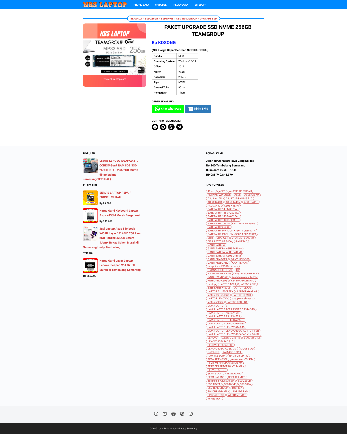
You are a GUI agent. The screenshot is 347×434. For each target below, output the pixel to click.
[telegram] (179, 127)
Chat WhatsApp (170, 108)
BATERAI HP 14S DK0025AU (223, 216)
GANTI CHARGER (217, 259)
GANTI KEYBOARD (218, 262)
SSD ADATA (214, 384)
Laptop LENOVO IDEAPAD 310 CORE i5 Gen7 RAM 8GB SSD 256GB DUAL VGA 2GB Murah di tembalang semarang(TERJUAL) (110, 170)
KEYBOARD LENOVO (242, 280)
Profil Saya (141, 4)
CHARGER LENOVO (243, 237)
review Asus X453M (242, 359)
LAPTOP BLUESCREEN (220, 291)
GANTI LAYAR (240, 262)
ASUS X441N (233, 202)
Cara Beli (161, 4)
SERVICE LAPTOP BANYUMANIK (226, 366)
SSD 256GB (244, 380)
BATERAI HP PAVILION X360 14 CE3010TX (232, 230)
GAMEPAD (241, 241)
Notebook (213, 352)
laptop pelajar (215, 302)
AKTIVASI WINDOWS (219, 195)
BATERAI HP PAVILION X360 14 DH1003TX (232, 234)
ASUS (237, 195)
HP (238, 270)
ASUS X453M (231, 205)
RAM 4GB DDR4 (216, 355)
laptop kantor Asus (218, 295)
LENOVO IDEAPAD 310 (220, 341)
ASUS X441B (215, 202)
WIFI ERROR (214, 398)
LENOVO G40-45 (230, 338)
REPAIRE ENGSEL (218, 359)
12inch (211, 191)
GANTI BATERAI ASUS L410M (224, 255)
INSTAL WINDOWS (218, 277)
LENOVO (213, 338)
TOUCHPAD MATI (217, 391)
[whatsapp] (171, 127)
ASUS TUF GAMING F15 (239, 198)
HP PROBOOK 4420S (219, 273)
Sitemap (200, 4)
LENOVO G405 (252, 338)
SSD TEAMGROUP (218, 388)
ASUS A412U (215, 198)
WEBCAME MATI (237, 395)
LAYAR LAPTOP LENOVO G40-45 (226, 327)
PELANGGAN (181, 4)
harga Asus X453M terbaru (223, 266)
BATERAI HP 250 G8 (219, 227)
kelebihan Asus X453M (245, 277)
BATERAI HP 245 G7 (219, 223)
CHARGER (222, 237)
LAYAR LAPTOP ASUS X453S (224, 316)
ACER (222, 191)
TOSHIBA (237, 388)
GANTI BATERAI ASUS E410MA (225, 252)
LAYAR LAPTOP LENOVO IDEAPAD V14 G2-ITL (234, 334)
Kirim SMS (201, 108)
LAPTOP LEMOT (242, 295)
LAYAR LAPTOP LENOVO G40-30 (226, 323)
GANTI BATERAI (217, 245)
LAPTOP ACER (228, 284)
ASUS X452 (214, 205)
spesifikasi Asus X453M (221, 380)
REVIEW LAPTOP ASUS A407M (225, 363)
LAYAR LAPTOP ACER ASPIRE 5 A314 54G (231, 309)
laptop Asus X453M (219, 288)
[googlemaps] (191, 414)
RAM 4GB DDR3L (232, 352)
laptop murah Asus (242, 298)
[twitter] (163, 127)
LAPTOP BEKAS (242, 288)
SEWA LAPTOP (216, 377)
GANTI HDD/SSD (240, 259)
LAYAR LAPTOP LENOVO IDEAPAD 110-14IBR (233, 330)
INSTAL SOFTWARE (246, 273)
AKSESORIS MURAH (240, 191)
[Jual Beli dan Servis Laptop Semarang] (105, 4)
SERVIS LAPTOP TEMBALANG (225, 373)
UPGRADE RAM (239, 391)
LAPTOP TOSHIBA (237, 302)
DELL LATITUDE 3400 (220, 241)
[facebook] (155, 127)
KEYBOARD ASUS (217, 280)
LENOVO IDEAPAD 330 (220, 345)
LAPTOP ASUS (248, 284)
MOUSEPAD (247, 348)
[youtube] (165, 414)
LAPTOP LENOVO (218, 298)
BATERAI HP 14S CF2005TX (223, 212)
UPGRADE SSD (216, 395)
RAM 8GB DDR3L (238, 355)
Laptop (212, 284)
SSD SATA (245, 384)
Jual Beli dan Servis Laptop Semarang (178, 428)
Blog (210, 237)
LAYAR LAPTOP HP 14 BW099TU (226, 320)
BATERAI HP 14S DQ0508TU (223, 220)
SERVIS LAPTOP (217, 370)
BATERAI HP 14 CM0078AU (223, 209)
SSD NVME (230, 384)
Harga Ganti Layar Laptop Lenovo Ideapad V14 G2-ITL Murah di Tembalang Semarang (120, 265)
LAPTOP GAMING (247, 291)
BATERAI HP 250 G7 (245, 223)
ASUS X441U (251, 202)
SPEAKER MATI (236, 377)
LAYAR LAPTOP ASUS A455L (224, 313)
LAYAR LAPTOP (216, 305)
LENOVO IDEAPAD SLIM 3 (222, 348)
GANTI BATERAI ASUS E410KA (225, 248)
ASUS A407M (251, 195)
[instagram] (173, 414)
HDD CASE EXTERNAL (220, 270)
